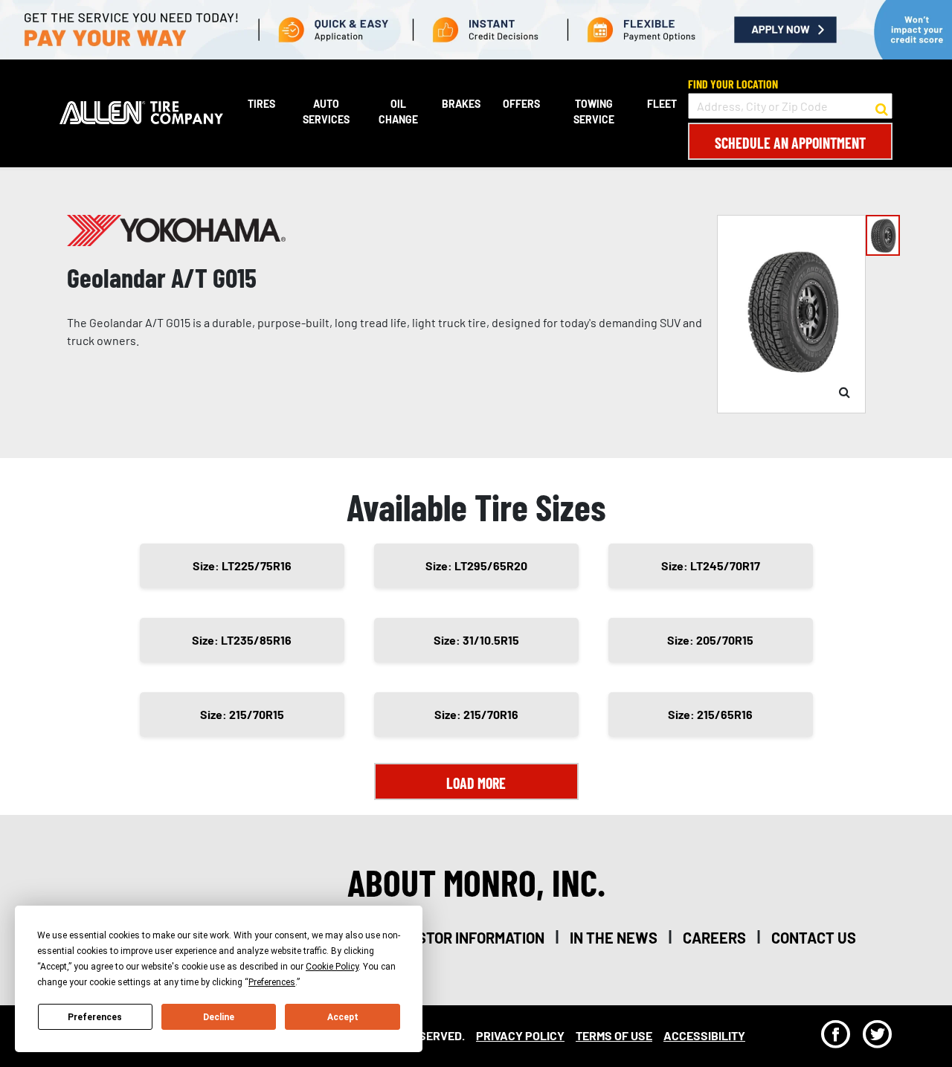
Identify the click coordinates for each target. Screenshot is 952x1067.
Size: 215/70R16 (476, 714)
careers (714, 938)
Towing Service (593, 111)
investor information (465, 938)
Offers (521, 103)
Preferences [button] (271, 982)
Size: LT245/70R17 (710, 565)
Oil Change (398, 111)
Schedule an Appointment (790, 143)
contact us (813, 938)
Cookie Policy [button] (332, 966)
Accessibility (704, 1035)
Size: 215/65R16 (710, 714)
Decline (218, 1017)
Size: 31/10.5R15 (476, 640)
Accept (342, 1017)
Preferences (95, 1017)
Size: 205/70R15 (710, 640)
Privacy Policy (520, 1035)
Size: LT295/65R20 (476, 565)
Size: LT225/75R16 (242, 565)
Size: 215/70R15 (242, 714)
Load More (476, 783)
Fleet (662, 103)
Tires (261, 103)
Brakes (461, 103)
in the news (613, 938)
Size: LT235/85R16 (242, 640)
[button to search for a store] (881, 106)
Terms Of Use (614, 1035)
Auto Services (326, 111)
